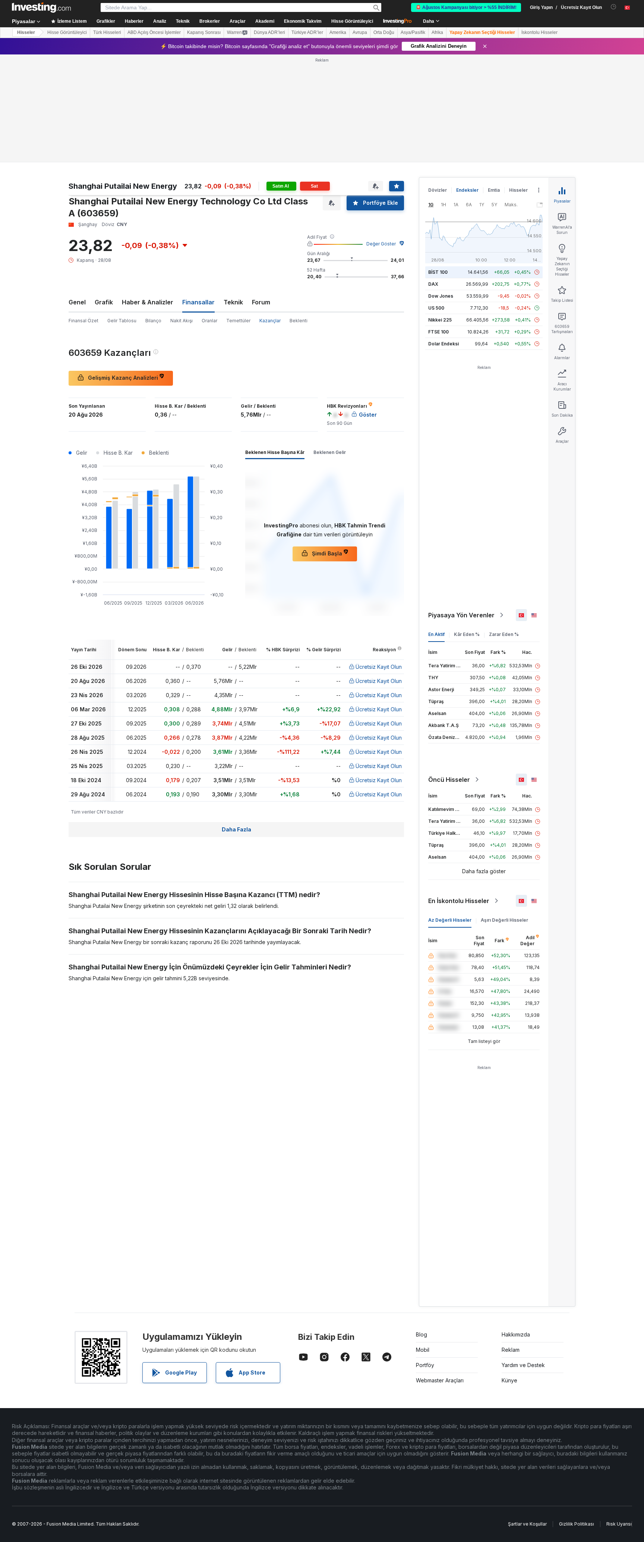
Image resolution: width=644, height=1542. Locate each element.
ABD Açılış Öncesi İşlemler (154, 32)
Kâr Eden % (467, 634)
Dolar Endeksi (443, 344)
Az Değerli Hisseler (449, 920)
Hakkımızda (516, 1334)
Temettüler (238, 320)
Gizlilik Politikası (576, 1524)
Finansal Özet (83, 320)
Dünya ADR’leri (269, 32)
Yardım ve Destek (523, 1365)
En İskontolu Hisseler (458, 901)
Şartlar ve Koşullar (527, 1524)
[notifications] (613, 6)
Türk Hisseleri (107, 32)
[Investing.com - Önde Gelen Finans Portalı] (41, 7)
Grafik (104, 302)
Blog (421, 1334)
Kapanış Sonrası (204, 32)
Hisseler (26, 32)
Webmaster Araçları (440, 1380)
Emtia (494, 190)
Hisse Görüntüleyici (352, 21)
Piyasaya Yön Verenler (461, 615)
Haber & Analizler (147, 302)
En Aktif (436, 634)
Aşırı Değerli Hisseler (504, 920)
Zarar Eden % (504, 634)
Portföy (425, 1365)
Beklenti (298, 320)
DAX (433, 284)
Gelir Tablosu (121, 320)
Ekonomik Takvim (303, 21)
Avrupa (360, 32)
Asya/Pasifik (413, 32)
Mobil (422, 1350)
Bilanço (153, 320)
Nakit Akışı (181, 320)
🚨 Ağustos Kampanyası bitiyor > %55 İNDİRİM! (466, 7)
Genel (77, 302)
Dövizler (437, 190)
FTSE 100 (438, 332)
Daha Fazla (236, 829)
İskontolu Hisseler (539, 32)
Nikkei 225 (440, 320)
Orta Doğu (383, 32)
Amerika (337, 32)
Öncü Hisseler (449, 779)
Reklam (511, 1350)
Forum (261, 302)
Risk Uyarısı (619, 1524)
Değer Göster (381, 244)
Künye (509, 1380)
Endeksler (467, 190)
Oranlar (209, 320)
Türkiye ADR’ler (307, 32)
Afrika (437, 32)
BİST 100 (438, 272)
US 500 (436, 308)
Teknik (233, 302)
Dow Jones (440, 296)
